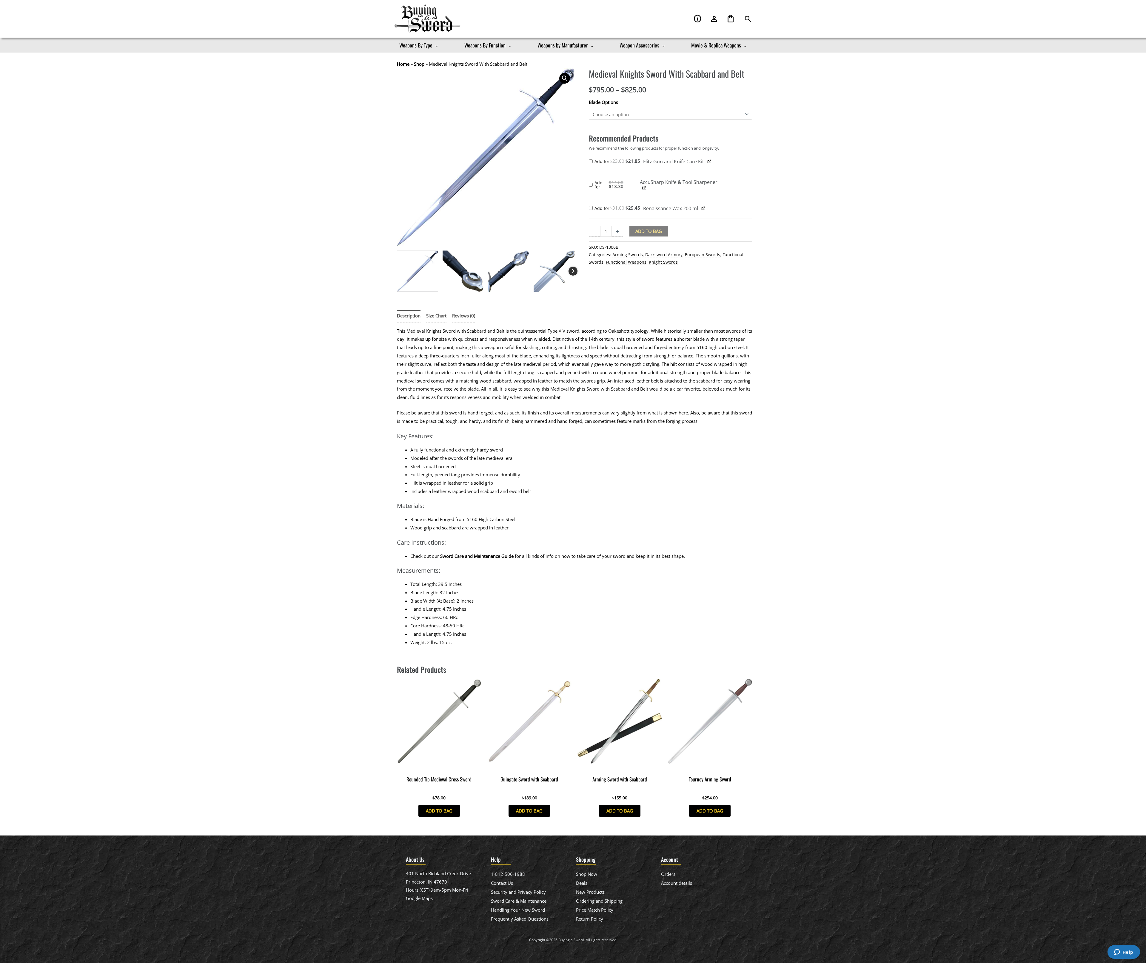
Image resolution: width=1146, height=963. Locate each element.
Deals (581, 883)
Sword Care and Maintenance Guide (477, 556)
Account (714, 19)
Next (573, 271)
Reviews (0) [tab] (463, 316)
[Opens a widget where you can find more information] (1123, 952)
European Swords (702, 254)
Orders (668, 874)
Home (403, 64)
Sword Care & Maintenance (518, 901)
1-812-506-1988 (508, 874)
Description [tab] (408, 316)
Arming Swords (627, 254)
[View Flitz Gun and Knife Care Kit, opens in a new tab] (709, 161)
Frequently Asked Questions (520, 919)
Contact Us (502, 883)
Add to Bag (648, 231)
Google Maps (419, 898)
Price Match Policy (594, 910)
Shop (419, 64)
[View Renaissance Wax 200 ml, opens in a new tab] (703, 208)
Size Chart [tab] (436, 316)
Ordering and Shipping (599, 901)
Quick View (439, 767)
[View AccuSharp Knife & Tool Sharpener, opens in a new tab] (644, 187)
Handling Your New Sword (518, 910)
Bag (730, 19)
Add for (618, 162)
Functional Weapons (626, 262)
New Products (590, 892)
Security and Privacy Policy (518, 892)
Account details (676, 883)
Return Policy (589, 919)
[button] (748, 19)
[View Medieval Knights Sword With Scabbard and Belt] (417, 271)
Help (697, 19)
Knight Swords (663, 262)
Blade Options (603, 102)
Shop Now (586, 874)
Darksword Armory (664, 254)
